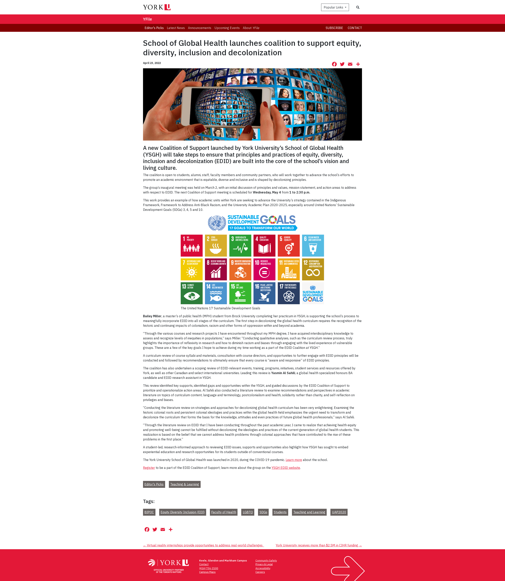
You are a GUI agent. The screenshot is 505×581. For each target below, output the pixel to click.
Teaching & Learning (184, 484)
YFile (147, 19)
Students (280, 512)
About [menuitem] (251, 28)
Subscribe (334, 28)
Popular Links (334, 7)
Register (149, 468)
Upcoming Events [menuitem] (227, 28)
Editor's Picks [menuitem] (154, 28)
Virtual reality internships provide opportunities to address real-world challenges (203, 545)
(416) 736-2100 (208, 568)
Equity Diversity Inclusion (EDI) (183, 512)
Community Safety (266, 560)
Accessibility (262, 568)
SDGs (263, 512)
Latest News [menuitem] (176, 28)
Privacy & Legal (264, 564)
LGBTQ (248, 512)
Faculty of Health (223, 512)
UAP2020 (339, 512)
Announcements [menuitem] (199, 28)
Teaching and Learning (309, 512)
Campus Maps (207, 572)
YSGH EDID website (286, 468)
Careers (260, 572)
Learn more (294, 460)
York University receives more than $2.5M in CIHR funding (319, 545)
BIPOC (149, 512)
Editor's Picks (154, 484)
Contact (355, 28)
